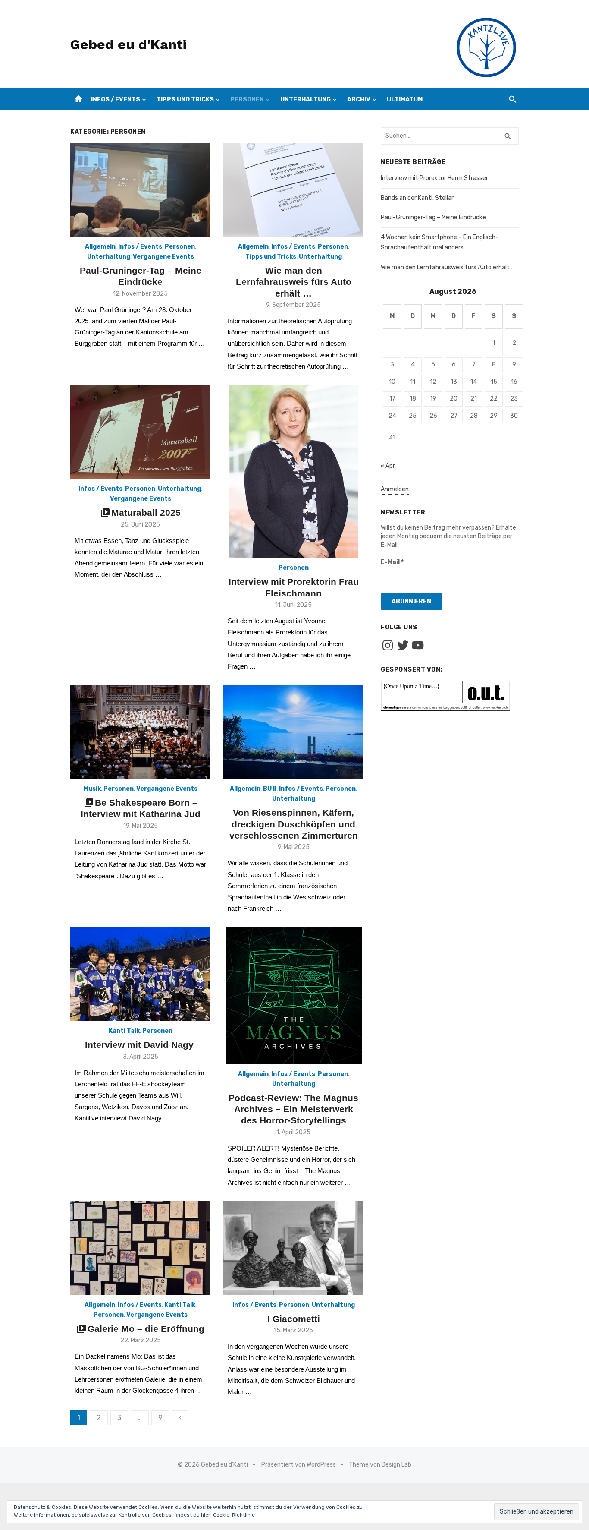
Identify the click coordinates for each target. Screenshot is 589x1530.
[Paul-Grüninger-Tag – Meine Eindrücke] (140, 190)
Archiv (358, 99)
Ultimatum (405, 99)
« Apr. (388, 466)
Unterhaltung (305, 99)
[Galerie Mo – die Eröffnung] (140, 1248)
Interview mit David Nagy (140, 1045)
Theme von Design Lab (380, 1464)
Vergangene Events (163, 256)
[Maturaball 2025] (140, 432)
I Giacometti (293, 1319)
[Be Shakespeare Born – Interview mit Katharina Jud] (140, 732)
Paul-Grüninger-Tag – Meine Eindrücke (433, 217)
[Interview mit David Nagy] (140, 974)
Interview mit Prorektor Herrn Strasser (434, 178)
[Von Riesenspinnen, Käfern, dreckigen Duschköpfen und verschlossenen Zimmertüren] (293, 732)
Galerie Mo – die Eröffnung (146, 1329)
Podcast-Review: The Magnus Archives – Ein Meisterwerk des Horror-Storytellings (293, 1109)
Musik (92, 788)
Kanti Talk (124, 1031)
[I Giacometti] (293, 1248)
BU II (269, 788)
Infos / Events (115, 99)
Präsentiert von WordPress (298, 1464)
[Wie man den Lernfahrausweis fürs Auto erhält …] (293, 190)
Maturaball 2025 (146, 512)
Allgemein (100, 246)
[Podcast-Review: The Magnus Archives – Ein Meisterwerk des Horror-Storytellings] (294, 995)
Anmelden (395, 489)
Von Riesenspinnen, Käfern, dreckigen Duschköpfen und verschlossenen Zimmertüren (293, 824)
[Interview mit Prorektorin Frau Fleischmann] (293, 471)
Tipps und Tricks (185, 99)
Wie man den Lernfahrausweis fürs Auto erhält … (293, 281)
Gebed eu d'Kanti (128, 44)
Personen (247, 99)
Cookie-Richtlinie (234, 1515)
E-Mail (392, 562)
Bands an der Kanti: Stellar (417, 198)
